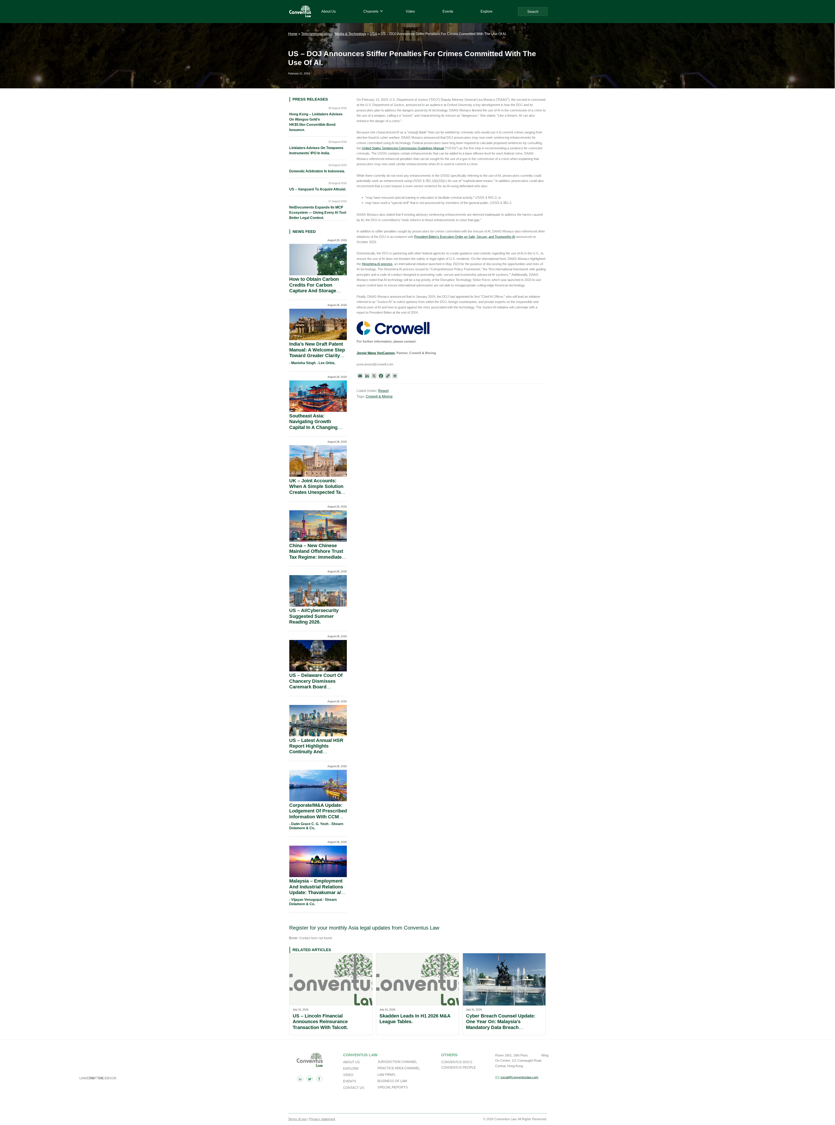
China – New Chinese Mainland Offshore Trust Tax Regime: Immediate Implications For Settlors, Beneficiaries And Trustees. (317, 560)
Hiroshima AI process (377, 264)
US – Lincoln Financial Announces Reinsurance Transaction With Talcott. (320, 1021)
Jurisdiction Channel (397, 1062)
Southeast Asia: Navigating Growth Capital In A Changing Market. (313, 424)
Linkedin (300, 1079)
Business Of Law (392, 1081)
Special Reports (392, 1087)
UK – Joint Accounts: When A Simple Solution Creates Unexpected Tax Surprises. (316, 489)
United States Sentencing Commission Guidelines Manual (403, 148)
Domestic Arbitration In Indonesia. (317, 171)
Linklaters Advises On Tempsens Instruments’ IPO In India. (316, 150)
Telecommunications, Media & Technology (333, 34)
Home (292, 34)
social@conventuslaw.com (519, 1077)
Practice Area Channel (398, 1068)
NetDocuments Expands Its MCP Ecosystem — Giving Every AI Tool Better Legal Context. (317, 212)
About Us (351, 1062)
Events (349, 1081)
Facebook (319, 1079)
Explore (351, 1068)
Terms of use (297, 1119)
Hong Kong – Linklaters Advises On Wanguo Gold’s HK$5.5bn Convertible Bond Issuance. (315, 122)
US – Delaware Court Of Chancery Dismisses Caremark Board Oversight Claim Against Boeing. (316, 687)
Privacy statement (322, 1119)
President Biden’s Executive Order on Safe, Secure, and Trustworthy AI (464, 237)
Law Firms (386, 1074)
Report (383, 391)
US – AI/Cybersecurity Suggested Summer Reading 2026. (314, 616)
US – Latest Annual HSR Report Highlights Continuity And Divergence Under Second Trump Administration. (316, 755)
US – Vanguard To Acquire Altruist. (317, 189)
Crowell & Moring (379, 396)
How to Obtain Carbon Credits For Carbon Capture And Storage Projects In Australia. (314, 287)
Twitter (309, 1079)
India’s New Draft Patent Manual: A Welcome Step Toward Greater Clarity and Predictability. (317, 352)
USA (373, 34)
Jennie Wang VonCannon (376, 353)
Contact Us (353, 1088)
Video (348, 1075)
